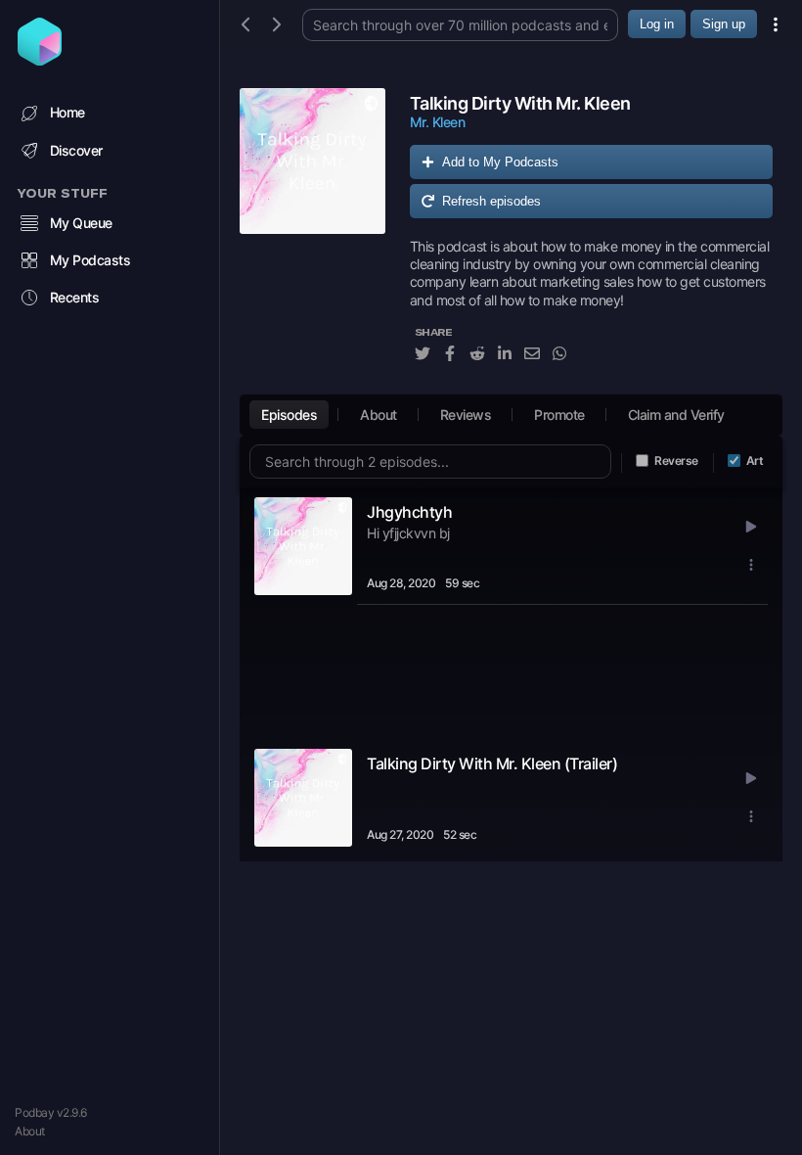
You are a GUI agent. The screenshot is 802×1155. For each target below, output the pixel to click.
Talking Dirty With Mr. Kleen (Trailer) (492, 763)
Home (67, 112)
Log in (657, 24)
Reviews (466, 414)
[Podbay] (40, 59)
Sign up (723, 24)
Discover (76, 150)
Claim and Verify (676, 414)
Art (755, 460)
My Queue (81, 222)
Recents (75, 297)
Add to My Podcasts (500, 162)
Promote (559, 414)
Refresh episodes (491, 201)
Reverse (676, 460)
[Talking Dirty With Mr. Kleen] (312, 236)
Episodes (289, 414)
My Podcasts (90, 260)
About (30, 1131)
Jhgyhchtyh (409, 512)
